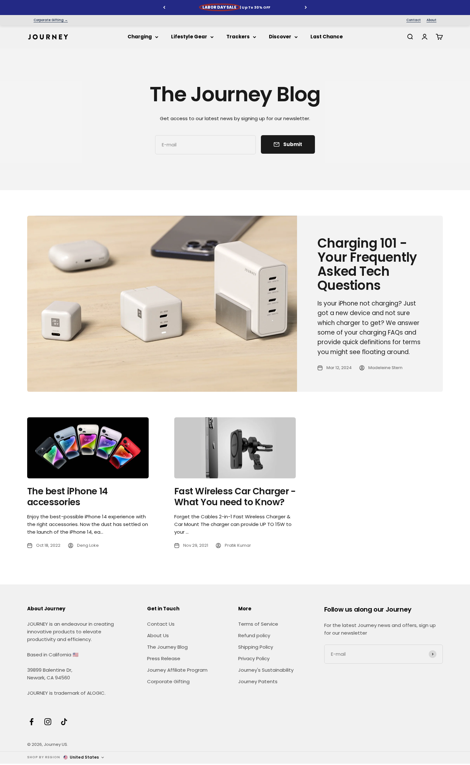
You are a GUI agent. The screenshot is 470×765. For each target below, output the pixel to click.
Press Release (163, 658)
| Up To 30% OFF (236, 7)
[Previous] (164, 7)
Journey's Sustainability (266, 670)
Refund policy (254, 635)
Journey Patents (258, 681)
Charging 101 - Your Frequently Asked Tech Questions (367, 264)
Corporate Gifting (168, 681)
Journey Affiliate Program (177, 670)
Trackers (238, 36)
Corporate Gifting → (51, 20)
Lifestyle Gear (189, 36)
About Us (158, 635)
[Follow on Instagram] (47, 721)
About (431, 20)
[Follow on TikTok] (64, 721)
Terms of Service (258, 624)
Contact (413, 20)
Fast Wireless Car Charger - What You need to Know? (235, 496)
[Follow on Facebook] (31, 721)
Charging (140, 36)
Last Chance (326, 36)
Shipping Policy (255, 647)
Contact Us (161, 624)
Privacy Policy (254, 658)
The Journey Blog (167, 647)
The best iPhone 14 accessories (67, 496)
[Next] (306, 7)
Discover (280, 36)
